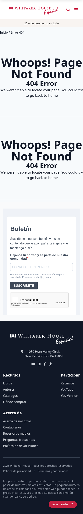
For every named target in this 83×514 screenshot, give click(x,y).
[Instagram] (39, 364)
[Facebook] (45, 364)
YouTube (67, 389)
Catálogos (10, 396)
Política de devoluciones (20, 446)
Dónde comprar (14, 402)
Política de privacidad (17, 471)
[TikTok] (50, 364)
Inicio (4, 32)
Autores (9, 389)
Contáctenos (12, 427)
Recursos (67, 383)
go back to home (44, 95)
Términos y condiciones (53, 471)
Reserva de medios (17, 433)
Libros (7, 383)
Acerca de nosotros (17, 421)
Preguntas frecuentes (19, 440)
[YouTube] (33, 364)
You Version (69, 396)
